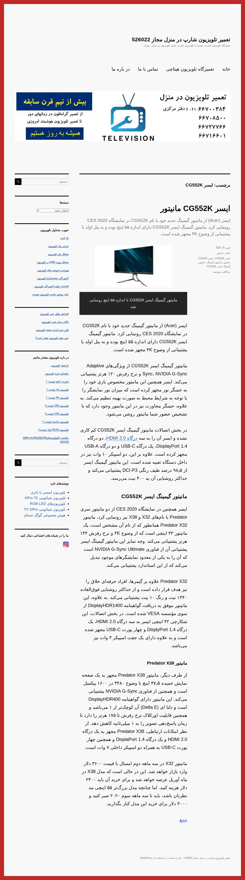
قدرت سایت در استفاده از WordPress (160, 857)
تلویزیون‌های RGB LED (47, 504)
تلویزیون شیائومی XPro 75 (44, 498)
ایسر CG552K (222, 258)
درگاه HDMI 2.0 (121, 438)
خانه (226, 69)
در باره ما (121, 69)
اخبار (227, 253)
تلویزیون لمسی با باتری (48, 492)
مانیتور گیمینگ (214, 262)
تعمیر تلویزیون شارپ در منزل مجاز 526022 (181, 39)
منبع (183, 819)
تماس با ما (148, 69)
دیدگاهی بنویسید (221, 271)
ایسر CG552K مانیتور (195, 208)
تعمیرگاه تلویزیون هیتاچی (190, 69)
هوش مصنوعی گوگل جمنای (44, 515)
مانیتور (220, 253)
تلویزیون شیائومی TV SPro (44, 509)
